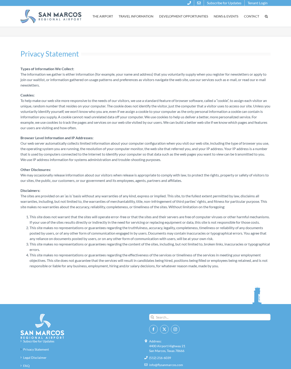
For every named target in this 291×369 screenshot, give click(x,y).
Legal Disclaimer (35, 357)
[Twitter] (164, 329)
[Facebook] (153, 329)
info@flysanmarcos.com (166, 365)
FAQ (26, 366)
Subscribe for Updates (38, 341)
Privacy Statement (36, 349)
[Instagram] (175, 329)
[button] (266, 16)
